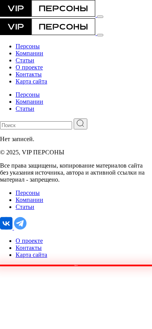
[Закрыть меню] (100, 35)
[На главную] (48, 14)
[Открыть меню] (100, 17)
